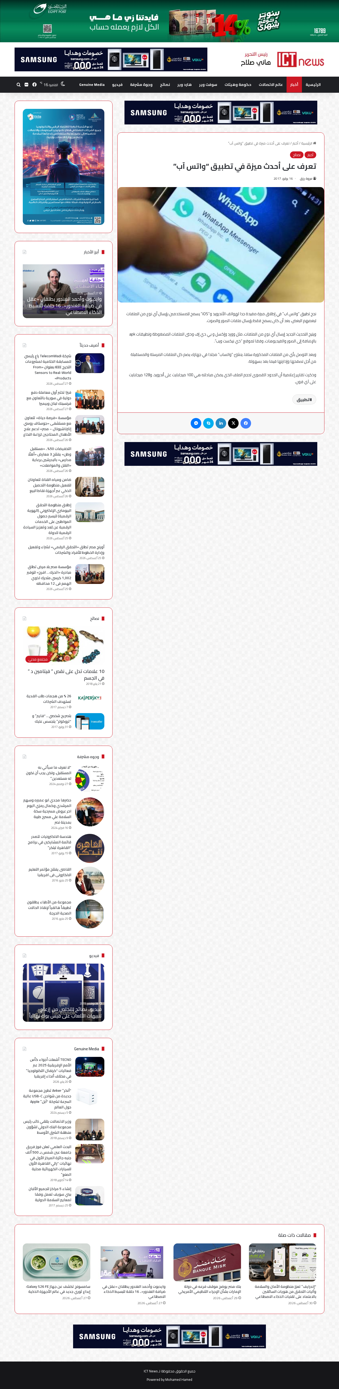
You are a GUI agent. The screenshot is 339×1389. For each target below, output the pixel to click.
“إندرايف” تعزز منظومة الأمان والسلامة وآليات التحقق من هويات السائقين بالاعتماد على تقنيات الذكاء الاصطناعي (285, 1291)
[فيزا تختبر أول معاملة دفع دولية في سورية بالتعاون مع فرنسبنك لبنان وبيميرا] (89, 400)
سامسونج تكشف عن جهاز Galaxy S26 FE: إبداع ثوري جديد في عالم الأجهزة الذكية (68, 306)
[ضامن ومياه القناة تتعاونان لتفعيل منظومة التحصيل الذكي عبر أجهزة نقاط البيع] (89, 487)
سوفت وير (208, 84)
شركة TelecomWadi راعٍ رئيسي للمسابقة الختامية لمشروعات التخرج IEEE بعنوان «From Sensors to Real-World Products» (47, 367)
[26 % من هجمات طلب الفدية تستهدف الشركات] (89, 698)
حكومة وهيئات (238, 84)
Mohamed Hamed (178, 1379)
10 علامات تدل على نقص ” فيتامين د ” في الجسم (66, 674)
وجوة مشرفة (141, 84)
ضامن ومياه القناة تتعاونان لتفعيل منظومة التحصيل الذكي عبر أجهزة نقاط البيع (49, 485)
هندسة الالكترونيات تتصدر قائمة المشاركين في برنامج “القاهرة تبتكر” (49, 842)
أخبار (294, 84)
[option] (63, 289)
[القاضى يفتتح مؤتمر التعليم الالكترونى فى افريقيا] (89, 881)
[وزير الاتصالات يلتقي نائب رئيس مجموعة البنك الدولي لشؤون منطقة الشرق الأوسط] (89, 1130)
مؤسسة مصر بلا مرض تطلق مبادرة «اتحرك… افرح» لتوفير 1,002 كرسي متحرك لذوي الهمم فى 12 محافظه (49, 575)
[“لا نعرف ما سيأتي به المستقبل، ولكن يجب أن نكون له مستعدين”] (89, 779)
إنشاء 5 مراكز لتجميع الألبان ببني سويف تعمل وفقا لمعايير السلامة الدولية (50, 1194)
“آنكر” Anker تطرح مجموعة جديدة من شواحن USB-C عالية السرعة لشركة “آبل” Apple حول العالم (47, 1099)
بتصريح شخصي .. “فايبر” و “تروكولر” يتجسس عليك (51, 718)
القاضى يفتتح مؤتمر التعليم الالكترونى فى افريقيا (50, 872)
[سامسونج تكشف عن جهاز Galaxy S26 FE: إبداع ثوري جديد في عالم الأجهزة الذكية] (56, 1262)
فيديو (117, 84)
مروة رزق (306, 178)
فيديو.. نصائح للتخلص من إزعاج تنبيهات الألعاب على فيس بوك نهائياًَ (65, 1012)
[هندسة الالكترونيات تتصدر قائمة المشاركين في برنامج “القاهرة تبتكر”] (89, 848)
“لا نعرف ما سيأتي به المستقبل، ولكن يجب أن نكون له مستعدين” (48, 773)
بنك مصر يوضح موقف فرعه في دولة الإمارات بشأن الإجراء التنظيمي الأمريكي (209, 1289)
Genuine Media (92, 84)
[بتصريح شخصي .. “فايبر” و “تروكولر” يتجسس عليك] (89, 721)
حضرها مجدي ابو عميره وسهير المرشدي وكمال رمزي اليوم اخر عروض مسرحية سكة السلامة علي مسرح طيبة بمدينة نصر (47, 811)
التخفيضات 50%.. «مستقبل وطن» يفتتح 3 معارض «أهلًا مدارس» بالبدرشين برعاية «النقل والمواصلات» (49, 457)
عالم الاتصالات (271, 84)
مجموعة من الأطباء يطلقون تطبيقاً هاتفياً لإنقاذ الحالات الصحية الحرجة (49, 908)
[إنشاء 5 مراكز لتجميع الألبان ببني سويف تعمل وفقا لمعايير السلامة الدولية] (89, 1195)
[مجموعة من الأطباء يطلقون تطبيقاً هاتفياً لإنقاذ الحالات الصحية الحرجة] (89, 913)
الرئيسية (313, 84)
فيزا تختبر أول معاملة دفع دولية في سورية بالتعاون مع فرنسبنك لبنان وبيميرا (48, 398)
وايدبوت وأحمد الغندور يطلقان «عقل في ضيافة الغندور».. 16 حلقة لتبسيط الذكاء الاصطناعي (134, 1291)
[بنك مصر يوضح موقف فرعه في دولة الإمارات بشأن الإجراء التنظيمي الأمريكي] (207, 1262)
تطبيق (303, 399)
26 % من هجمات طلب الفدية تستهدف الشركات (48, 699)
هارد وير (184, 84)
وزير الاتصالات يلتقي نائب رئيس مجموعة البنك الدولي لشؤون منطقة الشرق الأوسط (47, 1127)
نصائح (165, 84)
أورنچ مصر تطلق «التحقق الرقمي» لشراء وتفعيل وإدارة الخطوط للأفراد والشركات (66, 549)
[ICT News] (282, 59)
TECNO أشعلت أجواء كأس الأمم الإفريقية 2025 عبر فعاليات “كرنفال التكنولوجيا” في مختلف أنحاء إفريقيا (48, 1068)
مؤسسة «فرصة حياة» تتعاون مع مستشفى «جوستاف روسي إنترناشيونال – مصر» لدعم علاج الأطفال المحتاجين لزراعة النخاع (47, 426)
